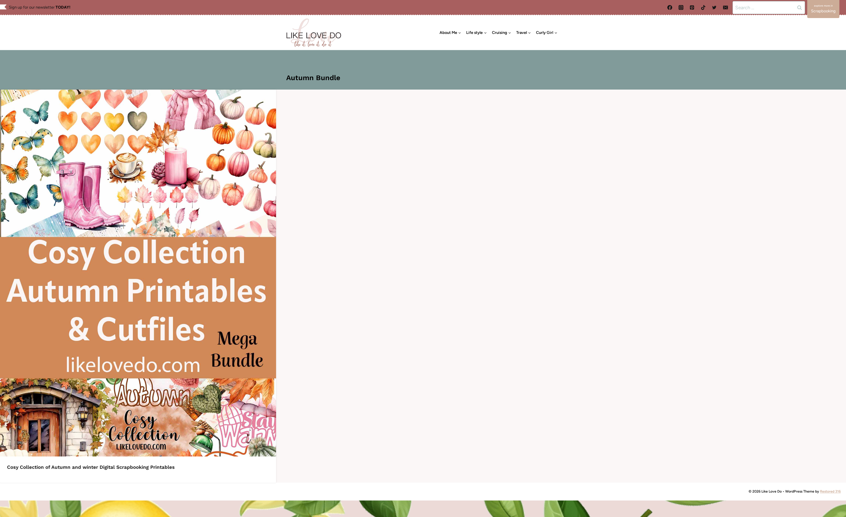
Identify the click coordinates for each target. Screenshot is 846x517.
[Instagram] (681, 7)
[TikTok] (703, 7)
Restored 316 (830, 491)
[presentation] (138, 273)
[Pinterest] (692, 7)
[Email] (725, 7)
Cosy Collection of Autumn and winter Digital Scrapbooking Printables (91, 467)
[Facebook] (670, 7)
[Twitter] (714, 7)
